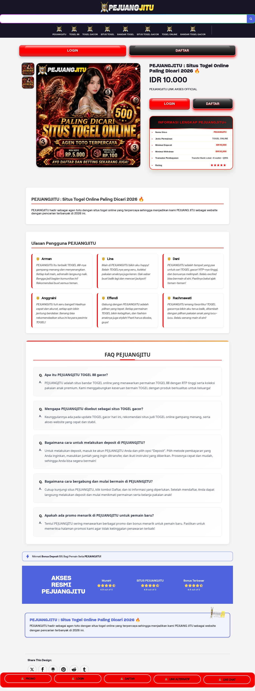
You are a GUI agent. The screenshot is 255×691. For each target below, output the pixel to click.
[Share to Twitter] (32, 669)
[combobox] (123, 19)
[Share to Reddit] (73, 669)
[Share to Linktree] (53, 669)
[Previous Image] (39, 115)
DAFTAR (182, 50)
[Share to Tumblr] (84, 669)
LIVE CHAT (229, 679)
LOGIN (72, 50)
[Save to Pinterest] (63, 669)
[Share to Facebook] (42, 669)
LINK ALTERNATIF (180, 679)
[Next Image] (137, 115)
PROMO (30, 679)
